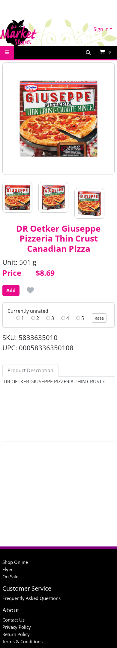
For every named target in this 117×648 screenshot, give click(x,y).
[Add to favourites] (30, 290)
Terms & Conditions (22, 641)
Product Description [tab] (30, 370)
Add (11, 290)
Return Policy (16, 634)
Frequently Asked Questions (31, 598)
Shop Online (15, 562)
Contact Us (13, 620)
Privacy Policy (16, 627)
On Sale (10, 576)
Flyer (7, 569)
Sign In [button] (101, 29)
